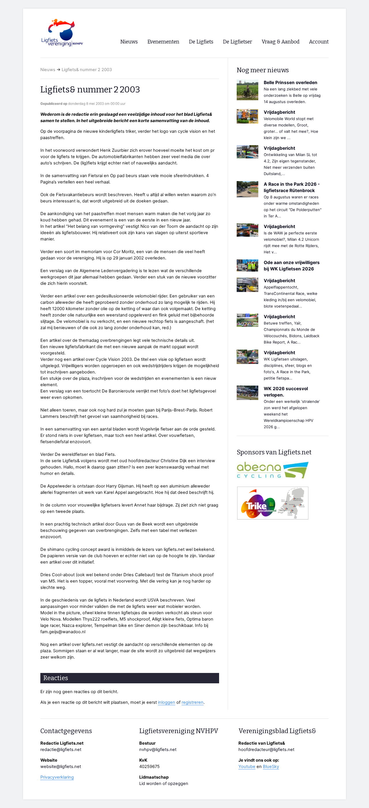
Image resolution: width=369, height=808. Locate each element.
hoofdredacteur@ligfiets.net (266, 749)
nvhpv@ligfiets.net (157, 749)
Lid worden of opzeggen (163, 783)
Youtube (246, 766)
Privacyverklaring (57, 777)
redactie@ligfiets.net (60, 749)
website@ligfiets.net (60, 766)
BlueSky (271, 766)
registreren (193, 702)
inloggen (166, 702)
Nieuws (47, 69)
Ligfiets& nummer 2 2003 (87, 69)
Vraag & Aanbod (281, 42)
